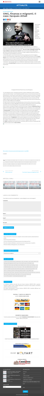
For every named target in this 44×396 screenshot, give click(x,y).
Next (40, 185)
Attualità (5, 11)
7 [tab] (25, 188)
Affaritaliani (12, 261)
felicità (14, 162)
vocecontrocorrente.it (9, 276)
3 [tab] (20, 188)
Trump (17, 274)
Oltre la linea (15, 272)
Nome (4, 213)
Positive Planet (33, 163)
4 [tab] (21, 188)
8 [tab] (26, 188)
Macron (11, 163)
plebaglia (27, 163)
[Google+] (8, 19)
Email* (24, 383)
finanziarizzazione (23, 162)
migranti (20, 163)
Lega (5, 268)
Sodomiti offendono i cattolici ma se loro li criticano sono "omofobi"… (22, 243)
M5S (14, 268)
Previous (4, 185)
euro (39, 160)
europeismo (9, 162)
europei (4, 162)
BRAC (15, 160)
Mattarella (34, 268)
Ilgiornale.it (34, 265)
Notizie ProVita (7, 272)
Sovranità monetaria (11, 239)
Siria (5, 274)
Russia (33, 272)
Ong (24, 163)
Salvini (38, 272)
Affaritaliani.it (19, 261)
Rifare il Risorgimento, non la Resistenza (16, 244)
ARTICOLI (25, 371)
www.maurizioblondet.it (20, 276)
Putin (29, 272)
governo (28, 265)
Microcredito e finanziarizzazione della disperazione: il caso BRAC (16, 151)
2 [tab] (18, 188)
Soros (12, 165)
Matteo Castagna (7, 270)
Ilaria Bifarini (33, 162)
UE (21, 274)
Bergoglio (12, 263)
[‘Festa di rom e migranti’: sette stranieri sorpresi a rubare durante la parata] (4, 372)
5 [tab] (22, 188)
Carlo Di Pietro (19, 263)
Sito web (5, 222)
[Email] (10, 19)
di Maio (13, 265)
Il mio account (26, 375)
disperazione (34, 160)
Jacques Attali (6, 163)
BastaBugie (6, 263)
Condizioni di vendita (27, 379)
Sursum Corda (11, 274)
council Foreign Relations (26, 160)
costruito (19, 160)
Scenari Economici (6, 165)
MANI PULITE (10, 11)
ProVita (24, 272)
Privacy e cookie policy (28, 377)
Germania (23, 265)
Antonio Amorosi (34, 261)
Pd (20, 272)
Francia (29, 162)
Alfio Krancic (27, 261)
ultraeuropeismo (17, 165)
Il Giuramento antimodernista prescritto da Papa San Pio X (18, 241)
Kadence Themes (26, 394)
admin (11, 18)
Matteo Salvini (15, 270)
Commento (5, 200)
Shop (24, 373)
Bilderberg (11, 160)
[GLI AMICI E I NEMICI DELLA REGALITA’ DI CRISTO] (4, 376)
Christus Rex (7, 265)
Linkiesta (10, 268)
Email (4, 218)
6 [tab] (24, 188)
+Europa (6, 160)
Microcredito (15, 163)
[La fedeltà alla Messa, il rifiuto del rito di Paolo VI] (4, 380)
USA (24, 274)
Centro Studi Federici (28, 263)
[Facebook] (4, 19)
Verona (28, 274)
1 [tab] (17, 188)
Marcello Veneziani (26, 268)
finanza (17, 162)
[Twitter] (6, 19)
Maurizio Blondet (24, 270)
